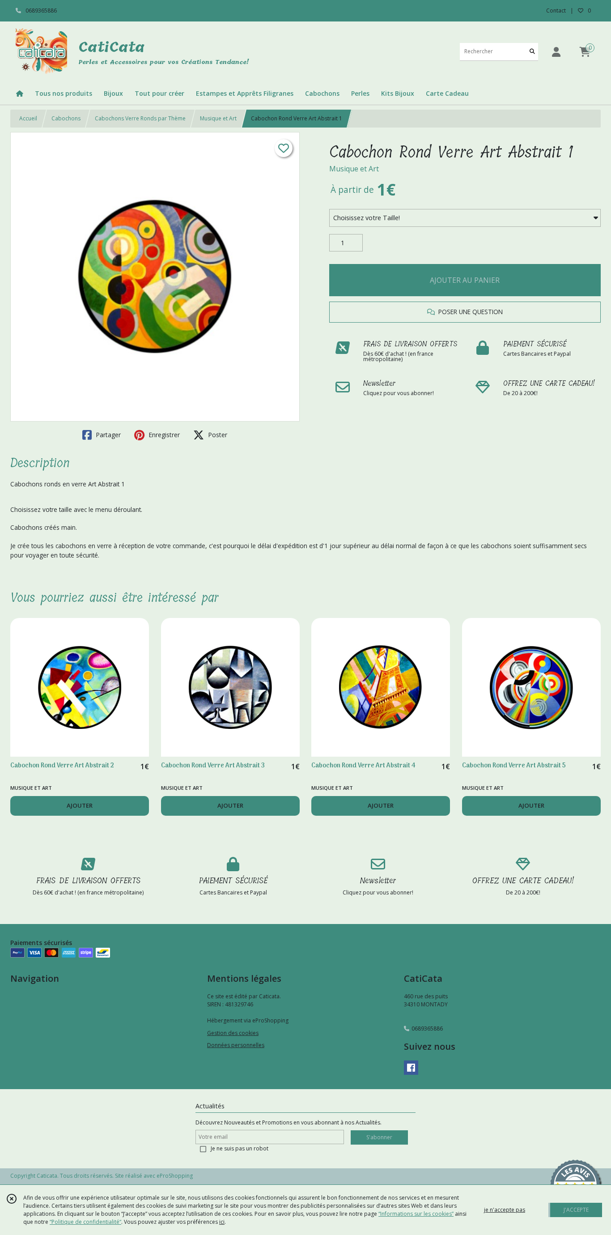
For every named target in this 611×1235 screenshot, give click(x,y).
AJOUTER (80, 805)
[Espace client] (556, 52)
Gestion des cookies (233, 1033)
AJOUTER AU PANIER (465, 280)
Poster (216, 434)
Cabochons (66, 118)
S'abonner (379, 1137)
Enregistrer (163, 434)
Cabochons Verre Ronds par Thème (140, 118)
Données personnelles (235, 1045)
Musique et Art (218, 118)
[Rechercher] (532, 51)
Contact (556, 10)
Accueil (28, 118)
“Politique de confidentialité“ (85, 1222)
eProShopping (175, 1176)
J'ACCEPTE (576, 1210)
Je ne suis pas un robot (239, 1148)
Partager (107, 434)
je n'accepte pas (504, 1210)
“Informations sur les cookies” (416, 1214)
